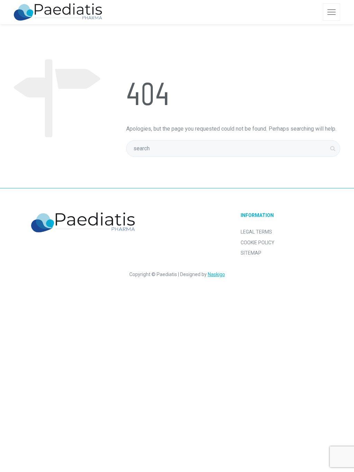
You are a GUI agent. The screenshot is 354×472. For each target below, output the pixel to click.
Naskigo (216, 274)
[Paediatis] (58, 12)
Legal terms (256, 232)
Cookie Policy (257, 242)
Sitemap (251, 253)
